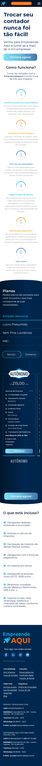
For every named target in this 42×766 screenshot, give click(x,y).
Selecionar (19, 451)
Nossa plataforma (26, 672)
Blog (5, 696)
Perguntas (7, 693)
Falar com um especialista (22, 3)
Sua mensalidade (10, 690)
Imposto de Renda (26, 678)
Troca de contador (10, 675)
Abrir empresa (9, 672)
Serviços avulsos (10, 687)
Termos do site (24, 690)
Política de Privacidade (27, 687)
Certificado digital (26, 675)
